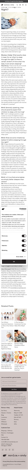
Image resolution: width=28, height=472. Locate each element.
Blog (2, 415)
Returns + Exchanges (7, 433)
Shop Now (21, 1)
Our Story (4, 410)
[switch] (24, 240)
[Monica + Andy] (7, 5)
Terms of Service (14, 461)
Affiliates (3, 421)
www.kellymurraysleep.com (18, 287)
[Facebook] (9, 449)
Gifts (15, 424)
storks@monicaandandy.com (9, 442)
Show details (19, 256)
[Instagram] (6, 449)
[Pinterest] (13, 449)
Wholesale (4, 424)
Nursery (16, 419)
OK (14, 261)
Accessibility (22, 461)
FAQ (2, 435)
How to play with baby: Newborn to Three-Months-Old (6, 366)
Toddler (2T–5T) (18, 415)
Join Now (14, 389)
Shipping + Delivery (6, 430)
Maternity (17, 410)
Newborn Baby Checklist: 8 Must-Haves (19, 345)
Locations (4, 417)
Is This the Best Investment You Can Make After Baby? (20, 324)
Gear (15, 421)
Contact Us (4, 437)
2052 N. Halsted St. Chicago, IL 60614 (7, 444)
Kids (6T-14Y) (17, 417)
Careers (3, 419)
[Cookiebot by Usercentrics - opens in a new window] (19, 209)
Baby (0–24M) (18, 413)
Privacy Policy (6, 461)
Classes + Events (6, 413)
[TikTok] (2, 449)
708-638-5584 (5, 439)
